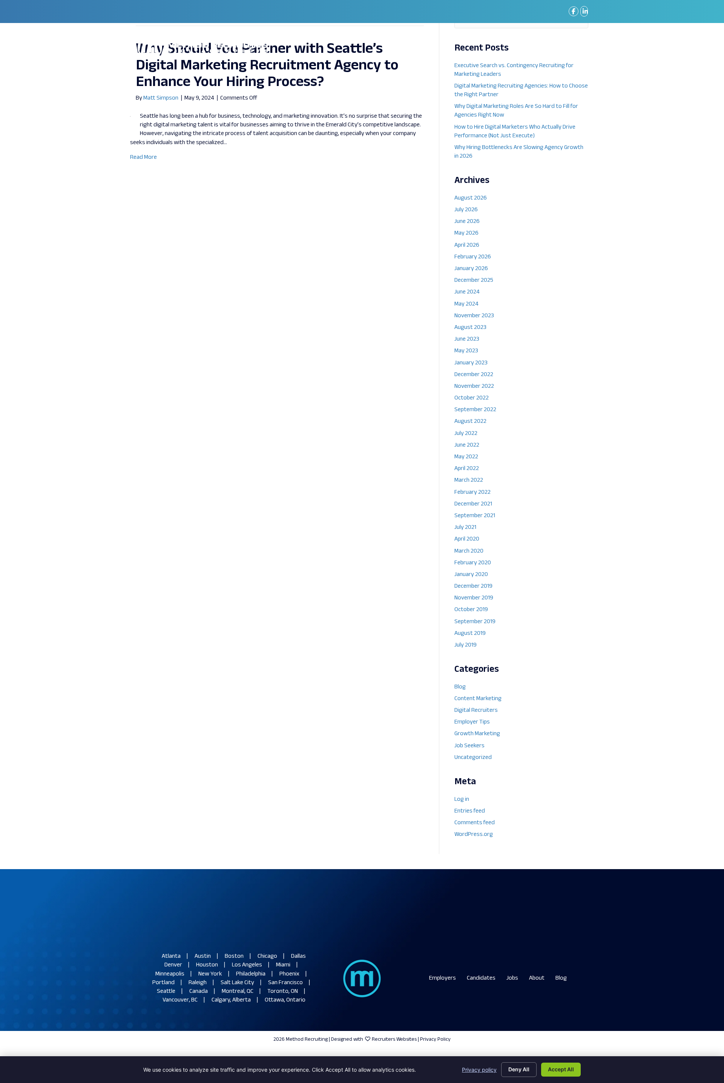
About (537, 978)
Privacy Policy (435, 1039)
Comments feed (474, 823)
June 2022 (466, 445)
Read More (143, 157)
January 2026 (471, 268)
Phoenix (289, 974)
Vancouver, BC (180, 1000)
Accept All (561, 1069)
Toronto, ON (282, 991)
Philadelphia (250, 974)
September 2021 (474, 516)
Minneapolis (169, 974)
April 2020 (466, 539)
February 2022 (472, 492)
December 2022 (473, 374)
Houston (207, 965)
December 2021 (473, 504)
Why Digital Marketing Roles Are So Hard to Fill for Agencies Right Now (516, 111)
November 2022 (474, 386)
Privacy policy (479, 1069)
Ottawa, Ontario (285, 1000)
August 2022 (470, 421)
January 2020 (471, 574)
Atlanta (171, 956)
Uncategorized (473, 757)
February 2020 (472, 563)
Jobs (512, 978)
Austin (203, 956)
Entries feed (469, 811)
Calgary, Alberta (231, 1000)
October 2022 (471, 398)
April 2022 (466, 468)
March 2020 (468, 551)
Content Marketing (478, 699)
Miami (283, 965)
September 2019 (474, 622)
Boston (234, 956)
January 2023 (471, 363)
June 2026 (467, 221)
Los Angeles (247, 965)
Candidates (481, 978)
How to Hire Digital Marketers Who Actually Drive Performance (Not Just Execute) (514, 132)
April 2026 (466, 245)
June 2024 (467, 292)
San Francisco (285, 983)
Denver (173, 965)
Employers (442, 978)
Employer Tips (472, 722)
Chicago (267, 956)
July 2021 (465, 527)
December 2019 (473, 586)
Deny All (518, 1069)
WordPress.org (473, 834)
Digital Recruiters (476, 710)
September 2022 (475, 410)
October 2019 (471, 609)
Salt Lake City (237, 983)
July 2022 (465, 433)
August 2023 (470, 327)
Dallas (298, 956)
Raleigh (198, 983)
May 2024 (466, 304)
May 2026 (466, 233)
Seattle (166, 991)
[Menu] (576, 47)
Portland (163, 983)
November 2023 (474, 316)
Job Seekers (469, 746)
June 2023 (466, 339)
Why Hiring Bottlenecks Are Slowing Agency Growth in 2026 (518, 152)
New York (210, 974)
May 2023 (466, 351)
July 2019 (465, 645)
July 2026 (466, 210)
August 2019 (470, 633)
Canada (198, 991)
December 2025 (473, 280)
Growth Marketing (477, 734)
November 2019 (473, 598)
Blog (460, 687)
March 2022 (468, 480)
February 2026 (472, 257)
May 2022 (466, 457)
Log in (461, 799)
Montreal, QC (237, 991)
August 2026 (470, 198)
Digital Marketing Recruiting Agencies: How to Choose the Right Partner (521, 90)
